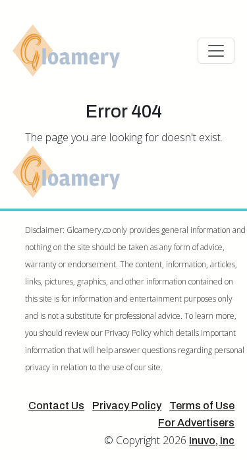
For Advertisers (196, 422)
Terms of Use (201, 405)
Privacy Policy (126, 405)
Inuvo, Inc (211, 440)
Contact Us (56, 405)
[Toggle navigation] (216, 51)
